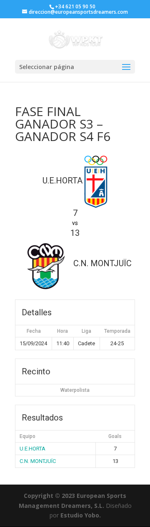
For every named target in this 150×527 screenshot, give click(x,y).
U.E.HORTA (32, 448)
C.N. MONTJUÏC (38, 461)
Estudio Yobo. (80, 515)
